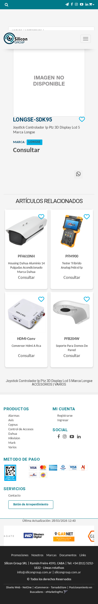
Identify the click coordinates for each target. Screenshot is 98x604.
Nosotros (37, 555)
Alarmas (13, 416)
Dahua (12, 434)
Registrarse (65, 416)
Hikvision (14, 438)
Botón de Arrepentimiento (30, 504)
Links (82, 555)
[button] (67, 4)
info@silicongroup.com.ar (34, 572)
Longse (34, 142)
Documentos (67, 555)
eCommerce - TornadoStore (50, 587)
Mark (11, 443)
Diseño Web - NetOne (19, 587)
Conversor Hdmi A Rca (26, 346)
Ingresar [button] (63, 420)
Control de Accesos (20, 429)
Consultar (26, 150)
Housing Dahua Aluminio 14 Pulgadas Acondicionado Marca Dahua (26, 268)
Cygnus (13, 425)
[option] (27, 536)
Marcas (51, 555)
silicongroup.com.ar (67, 572)
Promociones (19, 555)
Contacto (14, 496)
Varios (12, 447)
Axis (11, 420)
